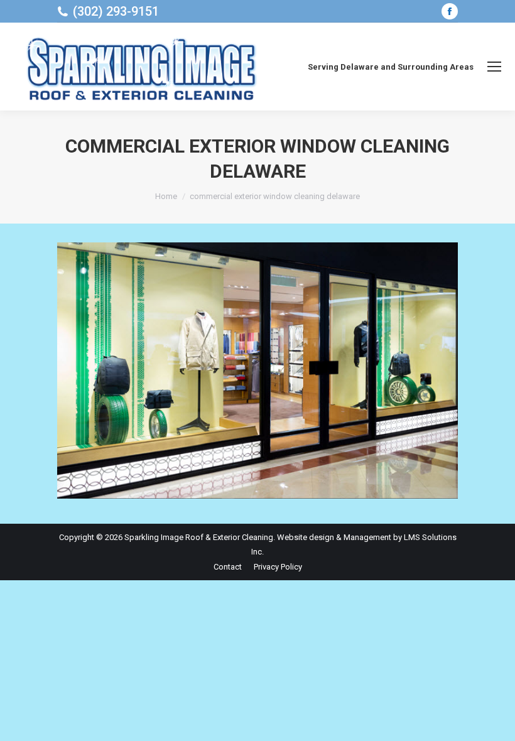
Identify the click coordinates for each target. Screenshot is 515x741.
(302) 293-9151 (116, 11)
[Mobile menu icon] (494, 66)
